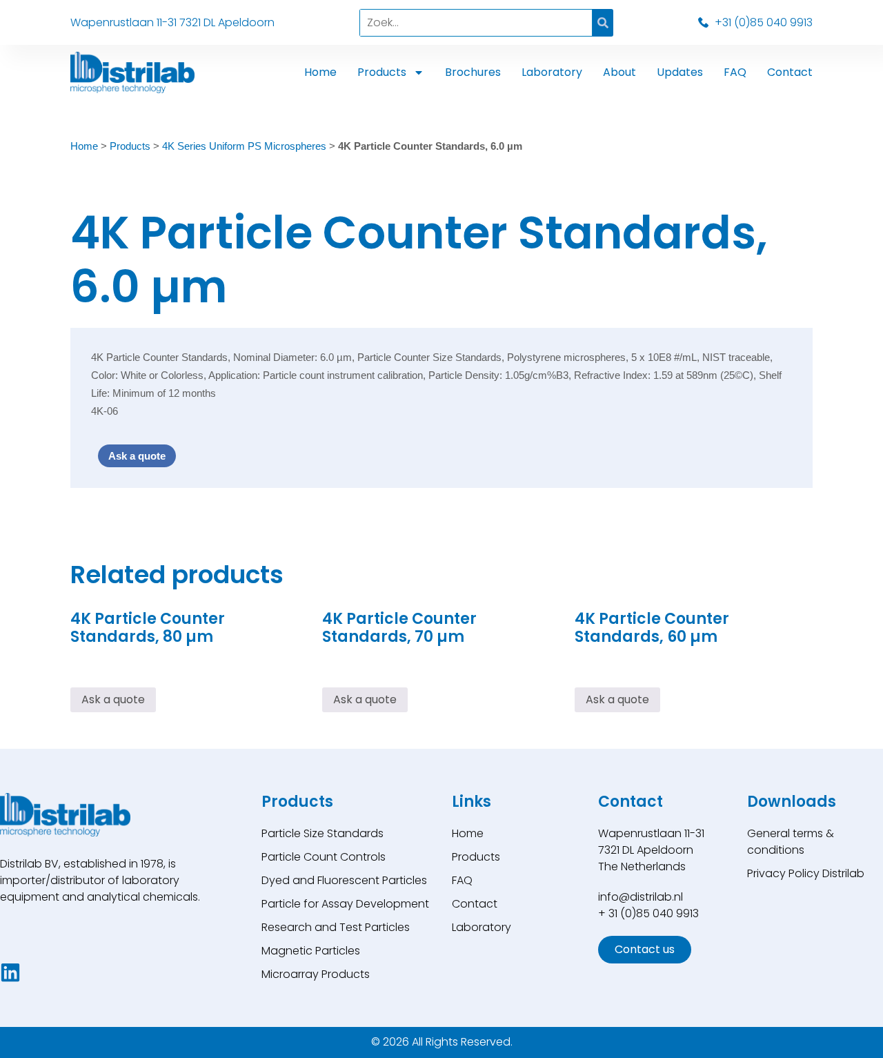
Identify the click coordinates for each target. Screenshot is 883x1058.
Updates (680, 72)
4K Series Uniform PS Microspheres (244, 146)
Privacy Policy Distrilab (805, 873)
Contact (790, 72)
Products (381, 72)
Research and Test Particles (335, 927)
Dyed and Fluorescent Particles (344, 880)
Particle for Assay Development (345, 904)
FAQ (735, 72)
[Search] (603, 23)
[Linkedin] (10, 972)
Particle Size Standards (322, 833)
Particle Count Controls (323, 857)
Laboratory (552, 72)
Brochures (473, 72)
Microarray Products (315, 974)
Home (320, 72)
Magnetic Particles (310, 951)
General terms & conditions (790, 841)
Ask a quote (137, 456)
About (619, 72)
